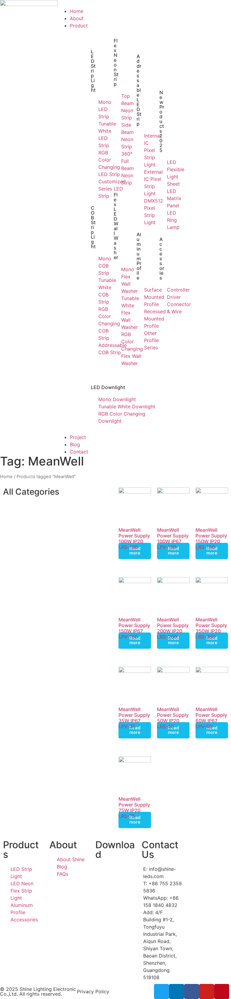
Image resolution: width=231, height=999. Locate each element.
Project (78, 437)
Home (76, 11)
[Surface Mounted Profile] (139, 297)
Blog (75, 444)
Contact (79, 452)
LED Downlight (108, 387)
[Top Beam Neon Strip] (116, 106)
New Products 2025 (161, 121)
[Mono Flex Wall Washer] (116, 280)
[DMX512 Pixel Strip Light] (139, 211)
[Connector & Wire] (161, 308)
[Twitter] (161, 991)
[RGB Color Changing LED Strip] (93, 163)
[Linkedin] (176, 991)
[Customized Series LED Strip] (93, 188)
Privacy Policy (93, 991)
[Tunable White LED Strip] (93, 134)
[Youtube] (206, 991)
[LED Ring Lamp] (161, 220)
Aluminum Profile (139, 256)
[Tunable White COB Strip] (93, 291)
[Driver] (161, 297)
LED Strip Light (93, 70)
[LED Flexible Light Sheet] (161, 173)
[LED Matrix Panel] (161, 198)
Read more (134, 551)
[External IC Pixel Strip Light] (139, 182)
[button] (115, 4)
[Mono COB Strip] (93, 266)
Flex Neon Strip (116, 62)
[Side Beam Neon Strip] (116, 135)
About (77, 18)
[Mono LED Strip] (93, 109)
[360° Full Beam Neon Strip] (116, 168)
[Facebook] (191, 991)
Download (115, 849)
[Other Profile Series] (139, 340)
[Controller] (161, 289)
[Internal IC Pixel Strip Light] (139, 150)
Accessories (161, 258)
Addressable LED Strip (139, 90)
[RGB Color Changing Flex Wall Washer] (116, 349)
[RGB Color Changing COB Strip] (93, 323)
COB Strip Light (93, 227)
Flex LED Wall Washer (116, 226)
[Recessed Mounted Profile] (139, 318)
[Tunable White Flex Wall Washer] (116, 313)
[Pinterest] (221, 991)
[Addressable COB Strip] (93, 349)
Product (79, 26)
